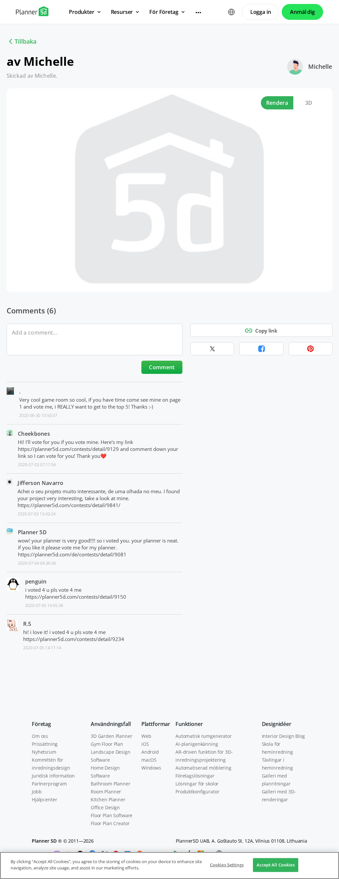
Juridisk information (53, 776)
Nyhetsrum (44, 752)
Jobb (36, 791)
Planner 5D (32, 532)
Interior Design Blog (283, 736)
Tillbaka (25, 41)
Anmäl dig (302, 12)
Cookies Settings (227, 865)
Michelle (320, 66)
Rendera (277, 102)
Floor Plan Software (111, 815)
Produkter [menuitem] (81, 12)
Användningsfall (111, 724)
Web (146, 736)
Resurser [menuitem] (122, 12)
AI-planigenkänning (196, 744)
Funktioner (189, 724)
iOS (145, 744)
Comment (161, 367)
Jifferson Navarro (40, 483)
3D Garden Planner (111, 736)
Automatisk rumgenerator (203, 736)
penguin (35, 581)
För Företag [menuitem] (163, 12)
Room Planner (106, 791)
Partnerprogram (49, 783)
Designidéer (276, 724)
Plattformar (155, 724)
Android (150, 752)
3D (309, 102)
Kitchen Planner (108, 799)
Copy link (266, 330)
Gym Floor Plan (107, 744)
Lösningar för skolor (196, 783)
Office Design (105, 807)
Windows (151, 768)
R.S (27, 623)
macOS (149, 760)
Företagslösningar (195, 776)
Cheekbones (34, 433)
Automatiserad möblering (203, 768)
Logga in (260, 12)
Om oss (40, 736)
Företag (41, 724)
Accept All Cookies (275, 865)
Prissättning (45, 744)
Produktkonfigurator (197, 791)
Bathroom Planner (110, 783)
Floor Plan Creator (110, 823)
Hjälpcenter (44, 799)
